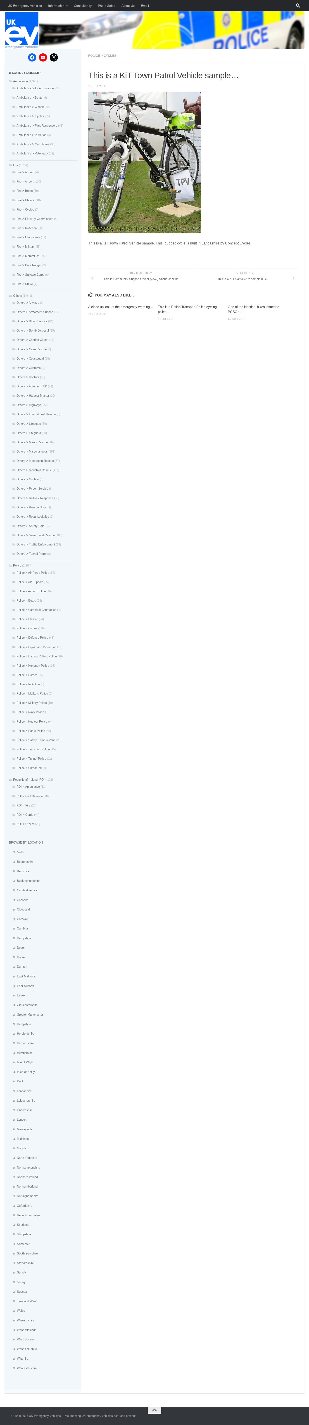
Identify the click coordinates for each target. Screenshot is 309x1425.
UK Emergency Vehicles (25, 5)
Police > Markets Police (32, 693)
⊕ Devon (17, 947)
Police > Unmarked (29, 768)
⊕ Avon (16, 852)
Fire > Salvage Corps (30, 274)
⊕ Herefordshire (21, 1033)
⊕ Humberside (21, 1053)
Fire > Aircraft (25, 172)
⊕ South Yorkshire (23, 1253)
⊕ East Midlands (22, 976)
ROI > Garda (25, 814)
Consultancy (83, 5)
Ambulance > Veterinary (32, 153)
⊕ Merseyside (20, 1129)
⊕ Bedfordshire (21, 861)
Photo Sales (106, 5)
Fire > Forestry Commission (35, 219)
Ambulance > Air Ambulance (35, 88)
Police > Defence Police (32, 637)
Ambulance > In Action (31, 135)
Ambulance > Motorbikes (33, 144)
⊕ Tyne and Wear (23, 1301)
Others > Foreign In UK (32, 386)
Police (17, 565)
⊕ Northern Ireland (23, 1177)
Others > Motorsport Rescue (35, 460)
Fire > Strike (25, 284)
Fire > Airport (25, 181)
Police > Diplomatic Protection (36, 647)
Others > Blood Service (32, 321)
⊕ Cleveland (19, 909)
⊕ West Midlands (22, 1330)
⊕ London (17, 1119)
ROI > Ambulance (28, 786)
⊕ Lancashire (20, 1091)
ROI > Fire (23, 805)
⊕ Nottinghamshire (23, 1196)
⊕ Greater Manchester (26, 1014)
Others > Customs (29, 368)
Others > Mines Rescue (32, 442)
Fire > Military (26, 246)
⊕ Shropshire (20, 1234)
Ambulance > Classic (31, 107)
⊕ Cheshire (19, 900)
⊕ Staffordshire (21, 1263)
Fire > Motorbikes (28, 256)
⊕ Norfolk (17, 1148)
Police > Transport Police (33, 749)
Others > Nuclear (28, 479)
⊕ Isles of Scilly (22, 1072)
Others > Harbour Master (33, 395)
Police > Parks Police (31, 731)
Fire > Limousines (28, 237)
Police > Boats (26, 600)
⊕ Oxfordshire (20, 1205)
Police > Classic (27, 619)
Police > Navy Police (30, 712)
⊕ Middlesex (19, 1138)
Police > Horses (27, 675)
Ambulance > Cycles (30, 116)
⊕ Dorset (17, 957)
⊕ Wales (17, 1310)
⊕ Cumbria (18, 928)
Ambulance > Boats (30, 97)
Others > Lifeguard (29, 433)
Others (17, 295)
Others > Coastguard (30, 358)
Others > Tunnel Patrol (31, 553)
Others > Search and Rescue (36, 535)
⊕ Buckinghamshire (24, 880)
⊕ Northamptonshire (24, 1167)
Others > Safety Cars (31, 526)
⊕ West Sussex (22, 1339)
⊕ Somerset (19, 1244)
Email (145, 5)
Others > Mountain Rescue (34, 470)
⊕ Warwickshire (21, 1320)
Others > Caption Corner (32, 339)
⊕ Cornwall (18, 919)
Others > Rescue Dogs (32, 507)
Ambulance (20, 81)
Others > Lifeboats (29, 423)
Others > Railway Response (35, 498)
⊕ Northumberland (23, 1186)
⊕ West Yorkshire (23, 1349)
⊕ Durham (18, 966)
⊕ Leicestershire (22, 1100)
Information (56, 5)
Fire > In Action (27, 228)
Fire (15, 165)
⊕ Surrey (17, 1282)
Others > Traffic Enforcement (36, 544)
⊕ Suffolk (17, 1272)
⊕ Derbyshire (20, 938)
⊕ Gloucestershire (23, 1005)
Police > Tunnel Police (31, 758)
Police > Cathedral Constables (36, 610)
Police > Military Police (32, 702)
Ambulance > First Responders (37, 125)
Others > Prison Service (32, 488)
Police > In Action (28, 684)
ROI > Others (25, 824)
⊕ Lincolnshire (21, 1110)
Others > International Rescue (36, 414)
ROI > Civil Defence (30, 796)
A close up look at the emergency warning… (120, 307)
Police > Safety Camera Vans (36, 740)
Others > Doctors (28, 377)
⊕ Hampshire (20, 1024)
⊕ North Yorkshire (23, 1157)
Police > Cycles (102, 55)
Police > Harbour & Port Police (37, 656)
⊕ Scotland (19, 1224)
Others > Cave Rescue (32, 349)
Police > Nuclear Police (32, 721)
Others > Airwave (28, 302)
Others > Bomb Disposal (33, 330)
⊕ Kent (16, 1081)
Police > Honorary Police (33, 665)
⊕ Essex (17, 995)
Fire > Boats (25, 190)
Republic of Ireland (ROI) (29, 779)
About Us (128, 5)
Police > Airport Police (31, 591)
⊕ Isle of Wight (21, 1062)
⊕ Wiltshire (18, 1358)
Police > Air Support (30, 582)
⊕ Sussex (18, 1291)
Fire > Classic (26, 200)
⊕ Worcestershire (23, 1368)
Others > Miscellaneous (32, 451)
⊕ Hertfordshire (21, 1043)
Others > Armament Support (35, 312)
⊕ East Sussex (21, 986)
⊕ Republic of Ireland (25, 1215)
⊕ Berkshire (19, 871)
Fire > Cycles (25, 209)
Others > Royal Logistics (33, 516)
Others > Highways (29, 405)
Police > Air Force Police (33, 572)
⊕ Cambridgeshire (23, 890)
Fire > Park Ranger (29, 265)
